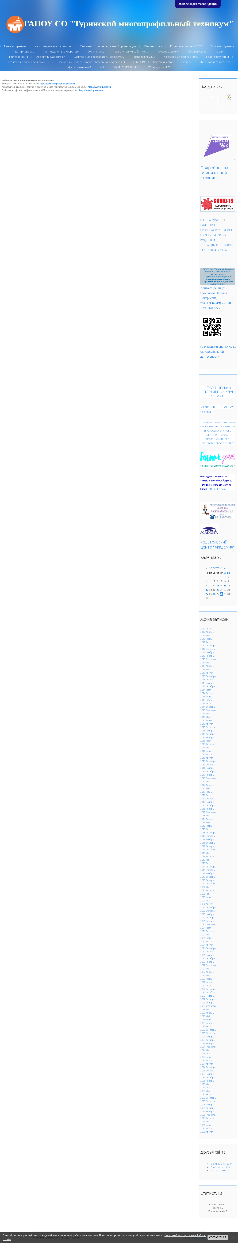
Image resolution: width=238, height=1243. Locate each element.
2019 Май (205, 859)
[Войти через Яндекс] (223, 97)
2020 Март (205, 887)
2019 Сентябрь (208, 866)
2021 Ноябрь (207, 955)
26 (214, 594)
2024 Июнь (206, 1057)
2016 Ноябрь (207, 767)
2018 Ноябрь (207, 839)
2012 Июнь (206, 638)
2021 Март (205, 927)
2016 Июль (206, 754)
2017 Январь (207, 774)
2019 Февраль (208, 849)
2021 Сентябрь (208, 948)
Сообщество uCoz (220, 1167)
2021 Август (206, 944)
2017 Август (206, 795)
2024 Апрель (207, 1053)
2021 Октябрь (207, 951)
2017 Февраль (208, 778)
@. (217, 488)
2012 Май (205, 635)
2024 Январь (207, 1043)
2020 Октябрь (207, 910)
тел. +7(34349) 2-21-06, (216, 303)
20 (218, 589)
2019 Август (206, 863)
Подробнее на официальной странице (214, 173)
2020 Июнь (206, 897)
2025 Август (206, 1094)
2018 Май (205, 822)
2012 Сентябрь (208, 645)
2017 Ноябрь (207, 801)
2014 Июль (206, 699)
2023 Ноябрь (207, 1036)
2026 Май (205, 1121)
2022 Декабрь (207, 999)
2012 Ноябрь (207, 652)
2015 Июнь (206, 720)
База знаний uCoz (220, 1170)
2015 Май (205, 717)
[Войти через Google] (229, 97)
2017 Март (205, 781)
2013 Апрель (207, 665)
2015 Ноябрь (207, 730)
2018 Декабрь (207, 842)
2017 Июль (206, 791)
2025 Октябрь (207, 1101)
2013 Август (206, 672)
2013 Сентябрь (208, 676)
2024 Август (206, 1063)
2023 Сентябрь (208, 1029)
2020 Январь (207, 880)
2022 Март (205, 968)
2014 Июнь (206, 696)
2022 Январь (207, 961)
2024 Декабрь (207, 1077)
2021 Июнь (206, 937)
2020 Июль (206, 900)
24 (207, 594)
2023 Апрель (207, 1012)
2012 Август (206, 642)
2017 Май (205, 788)
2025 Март (205, 1084)
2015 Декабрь (207, 733)
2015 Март (205, 713)
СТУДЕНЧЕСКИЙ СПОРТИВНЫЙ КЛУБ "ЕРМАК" (217, 392)
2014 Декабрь (207, 706)
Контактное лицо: (212, 288)
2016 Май (205, 747)
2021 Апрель (207, 931)
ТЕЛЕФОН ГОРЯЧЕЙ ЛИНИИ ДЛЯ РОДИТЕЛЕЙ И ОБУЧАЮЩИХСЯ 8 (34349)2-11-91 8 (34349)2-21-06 (216, 240)
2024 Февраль (208, 1046)
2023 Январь (207, 1002)
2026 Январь (207, 1111)
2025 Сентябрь (208, 1097)
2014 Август (206, 703)
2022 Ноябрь (207, 995)
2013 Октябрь (207, 679)
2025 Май (205, 1091)
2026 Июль (206, 1128)
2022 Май (205, 975)
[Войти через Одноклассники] (217, 103)
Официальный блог (221, 1163)
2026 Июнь (206, 1125)
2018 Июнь (206, 825)
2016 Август (206, 757)
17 (207, 589)
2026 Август (206, 1131)
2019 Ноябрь (207, 873)
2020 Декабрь (207, 917)
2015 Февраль (208, 710)
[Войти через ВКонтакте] (211, 97)
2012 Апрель (207, 631)
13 (218, 585)
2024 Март (205, 1050)
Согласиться (217, 1237)
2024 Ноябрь (207, 1073)
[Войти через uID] (205, 97)
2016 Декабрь (207, 771)
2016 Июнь (206, 751)
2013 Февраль (208, 659)
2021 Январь (207, 921)
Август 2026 (218, 568)
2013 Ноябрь (207, 683)
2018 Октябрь (207, 835)
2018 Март (205, 815)
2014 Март (205, 689)
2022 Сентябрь (208, 989)
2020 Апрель (207, 890)
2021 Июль (206, 941)
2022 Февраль (208, 965)
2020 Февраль (208, 883)
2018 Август (206, 829)
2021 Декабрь (207, 958)
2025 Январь (207, 1080)
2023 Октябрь (207, 1033)
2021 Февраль (208, 924)
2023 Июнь (206, 1019)
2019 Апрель (207, 856)
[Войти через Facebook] (217, 97)
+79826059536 (210, 308)
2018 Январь (207, 808)
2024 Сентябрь (208, 1067)
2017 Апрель (207, 785)
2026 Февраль (208, 1114)
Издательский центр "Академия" (217, 544)
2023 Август (206, 1026)
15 (225, 585)
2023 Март (205, 1009)
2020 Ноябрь (207, 914)
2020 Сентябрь (208, 907)
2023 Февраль (208, 1005)
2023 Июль (206, 1023)
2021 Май (205, 934)
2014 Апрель (207, 693)
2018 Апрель (207, 819)
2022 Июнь (206, 978)
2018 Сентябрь (208, 832)
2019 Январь (207, 846)
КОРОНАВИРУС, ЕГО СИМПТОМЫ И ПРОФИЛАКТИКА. (212, 225)
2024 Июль (206, 1060)
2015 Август (206, 723)
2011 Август (206, 628)
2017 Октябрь (207, 798)
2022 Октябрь (207, 992)
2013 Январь (207, 655)
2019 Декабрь (207, 876)
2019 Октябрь (207, 869)
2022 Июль (206, 982)
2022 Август (206, 985)
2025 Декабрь (207, 1107)
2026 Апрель (207, 1118)
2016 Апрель (207, 744)
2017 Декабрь (207, 805)
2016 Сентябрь (208, 761)
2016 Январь (207, 737)
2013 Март (205, 662)
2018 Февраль (208, 812)
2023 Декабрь (207, 1039)
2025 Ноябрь (207, 1104)
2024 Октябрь (207, 1070)
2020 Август (206, 903)
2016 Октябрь (207, 764)
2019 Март (205, 853)
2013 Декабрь (207, 686)
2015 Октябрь (207, 727)
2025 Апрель (207, 1087)
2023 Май (205, 1016)
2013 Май (205, 669)
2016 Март (205, 740)
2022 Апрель (207, 971)
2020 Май (205, 893)
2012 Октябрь (207, 649)
